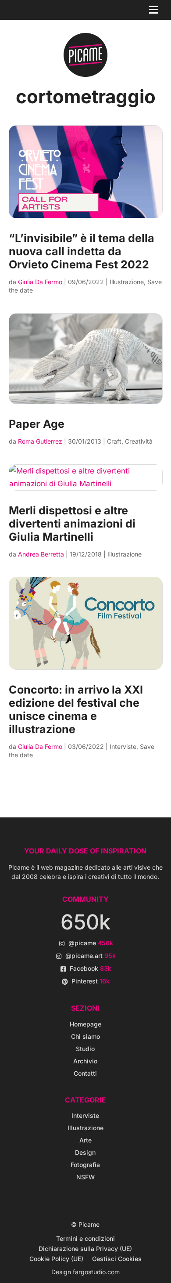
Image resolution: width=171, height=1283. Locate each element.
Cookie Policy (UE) (56, 1258)
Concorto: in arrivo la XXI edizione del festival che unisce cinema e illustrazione (76, 709)
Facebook (90, 968)
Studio (85, 1048)
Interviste (123, 746)
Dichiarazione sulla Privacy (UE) (85, 1248)
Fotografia (85, 1164)
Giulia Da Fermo (40, 282)
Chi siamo (85, 1036)
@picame (90, 943)
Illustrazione (127, 282)
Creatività (139, 441)
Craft (114, 441)
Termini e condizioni (85, 1238)
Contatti (85, 1073)
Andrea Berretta (41, 554)
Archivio (85, 1061)
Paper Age (36, 423)
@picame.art (90, 955)
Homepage (85, 1024)
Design (85, 1152)
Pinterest (90, 981)
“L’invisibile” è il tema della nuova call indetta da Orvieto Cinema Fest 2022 (81, 251)
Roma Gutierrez (40, 441)
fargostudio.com (96, 1272)
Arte (85, 1140)
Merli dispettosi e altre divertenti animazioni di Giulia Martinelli (72, 523)
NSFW (85, 1177)
